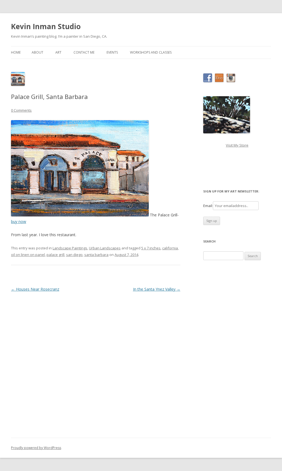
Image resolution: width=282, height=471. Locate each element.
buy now (18, 221)
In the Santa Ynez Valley (156, 289)
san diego (74, 254)
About (37, 52)
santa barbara (96, 254)
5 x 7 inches (151, 248)
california (170, 248)
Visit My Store (237, 145)
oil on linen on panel (28, 254)
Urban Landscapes (105, 248)
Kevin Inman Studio (46, 26)
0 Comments (21, 110)
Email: (208, 205)
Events (112, 52)
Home (16, 52)
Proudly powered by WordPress (36, 447)
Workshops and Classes (151, 52)
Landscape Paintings (70, 248)
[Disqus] (95, 362)
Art (58, 52)
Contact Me (84, 52)
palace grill (55, 254)
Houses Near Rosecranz (35, 289)
